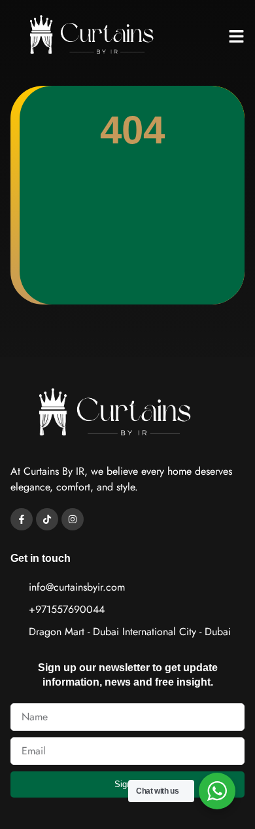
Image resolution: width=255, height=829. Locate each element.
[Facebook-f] (21, 519)
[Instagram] (72, 519)
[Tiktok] (47, 519)
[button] (236, 36)
